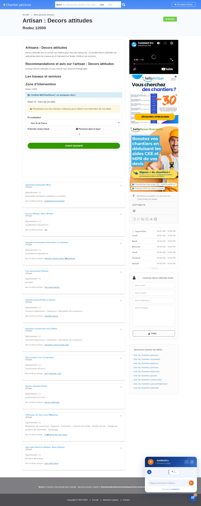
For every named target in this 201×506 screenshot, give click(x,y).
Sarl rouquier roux (52, 373)
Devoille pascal (51, 316)
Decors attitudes (51, 402)
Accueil (26, 14)
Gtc (45, 229)
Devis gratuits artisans (44, 14)
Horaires (154, 268)
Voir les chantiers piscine (145, 375)
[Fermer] (192, 456)
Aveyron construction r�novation (59, 258)
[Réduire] (186, 456)
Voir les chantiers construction (147, 379)
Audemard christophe (54, 201)
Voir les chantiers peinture (145, 355)
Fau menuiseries (52, 287)
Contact (126, 500)
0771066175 (139, 205)
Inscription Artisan (184, 4)
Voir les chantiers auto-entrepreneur (150, 384)
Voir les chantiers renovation (146, 359)
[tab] (74, 185)
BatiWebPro (175, 489)
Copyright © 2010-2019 (77, 500)
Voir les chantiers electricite (146, 371)
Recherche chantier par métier (148, 349)
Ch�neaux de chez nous (55, 434)
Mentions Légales (110, 500)
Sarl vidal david (51, 463)
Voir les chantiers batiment (146, 388)
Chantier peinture (18, 5)
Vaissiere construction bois (56, 344)
